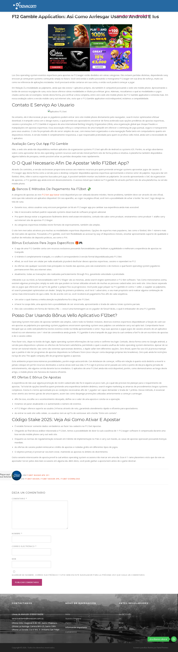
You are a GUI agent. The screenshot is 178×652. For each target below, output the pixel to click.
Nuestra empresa (46, 15)
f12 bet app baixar (51, 194)
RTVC (121, 623)
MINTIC (122, 627)
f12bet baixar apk (50, 479)
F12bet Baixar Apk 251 (38, 475)
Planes (63, 15)
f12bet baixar (32, 479)
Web (14, 559)
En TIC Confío (125, 614)
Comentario (19, 498)
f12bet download (70, 479)
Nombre (17, 533)
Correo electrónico (24, 546)
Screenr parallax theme (143, 647)
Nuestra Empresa (73, 618)
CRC (121, 632)
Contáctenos (106, 15)
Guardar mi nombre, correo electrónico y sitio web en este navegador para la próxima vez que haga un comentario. (78, 575)
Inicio (67, 614)
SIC (120, 618)
